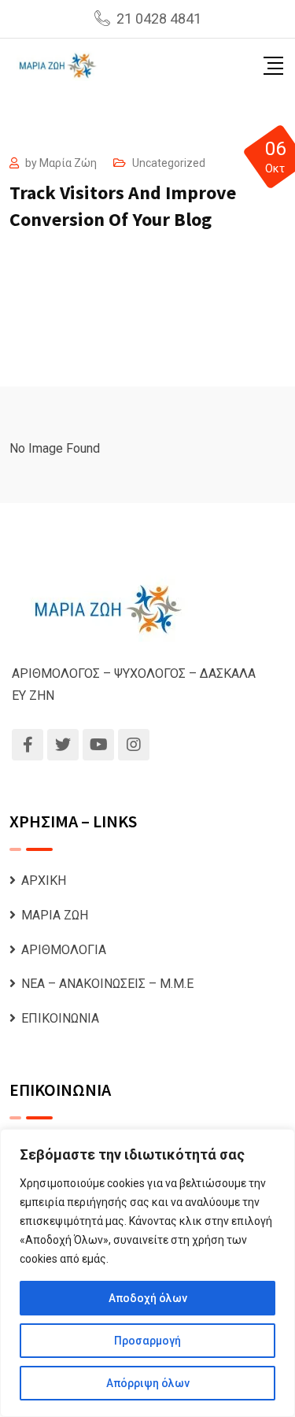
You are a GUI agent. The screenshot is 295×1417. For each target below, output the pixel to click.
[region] (147, 1273)
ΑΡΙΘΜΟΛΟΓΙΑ (63, 949)
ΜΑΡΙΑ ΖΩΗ (54, 915)
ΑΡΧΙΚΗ (43, 880)
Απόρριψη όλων (148, 1383)
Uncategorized (168, 163)
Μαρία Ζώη (68, 163)
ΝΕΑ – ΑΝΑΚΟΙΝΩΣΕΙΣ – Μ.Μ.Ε (107, 983)
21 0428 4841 (158, 18)
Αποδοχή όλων (148, 1298)
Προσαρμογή (147, 1340)
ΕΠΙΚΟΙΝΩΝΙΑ (60, 1018)
